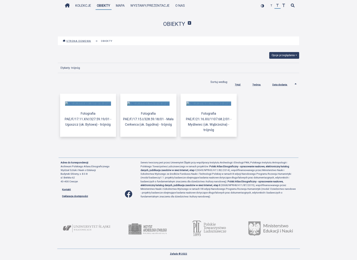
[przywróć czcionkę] (277, 6)
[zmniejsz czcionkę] (271, 6)
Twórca (256, 84)
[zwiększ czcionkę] (284, 6)
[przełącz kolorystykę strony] (262, 6)
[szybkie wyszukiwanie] (293, 6)
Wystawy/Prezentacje (150, 5)
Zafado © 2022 (178, 253)
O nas (180, 5)
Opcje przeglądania (283, 55)
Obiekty (103, 5)
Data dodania (280, 84)
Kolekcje (83, 5)
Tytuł (238, 84)
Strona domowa (78, 40)
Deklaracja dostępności (75, 196)
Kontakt (66, 189)
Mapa (120, 5)
